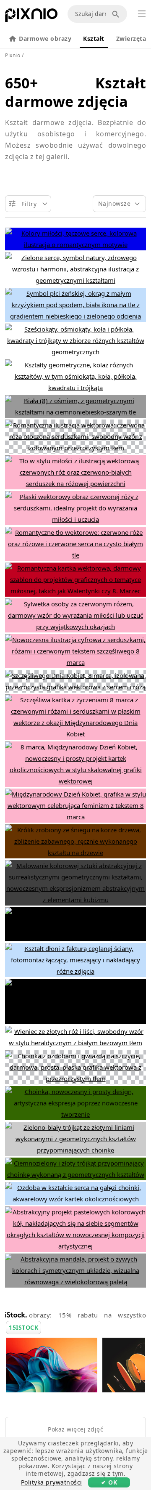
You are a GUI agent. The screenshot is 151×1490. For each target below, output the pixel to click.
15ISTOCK (23, 1327)
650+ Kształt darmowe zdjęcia (75, 92)
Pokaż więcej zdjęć (75, 1429)
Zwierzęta (131, 38)
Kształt (93, 38)
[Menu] (142, 14)
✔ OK (109, 1482)
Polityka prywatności (51, 1482)
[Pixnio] (31, 16)
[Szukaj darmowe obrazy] (117, 13)
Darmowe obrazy (45, 38)
